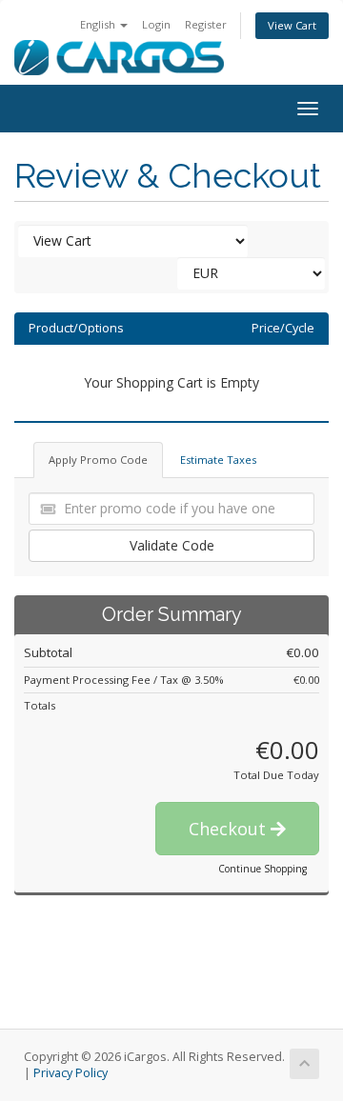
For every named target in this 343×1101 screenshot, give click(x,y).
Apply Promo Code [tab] (98, 459)
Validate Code (172, 545)
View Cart (292, 25)
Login (156, 24)
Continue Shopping (262, 868)
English (99, 24)
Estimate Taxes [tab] (218, 459)
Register (206, 24)
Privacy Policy (70, 1073)
